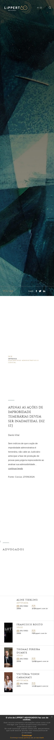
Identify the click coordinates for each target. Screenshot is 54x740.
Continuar (27, 736)
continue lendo (15, 468)
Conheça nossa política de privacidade (27, 738)
